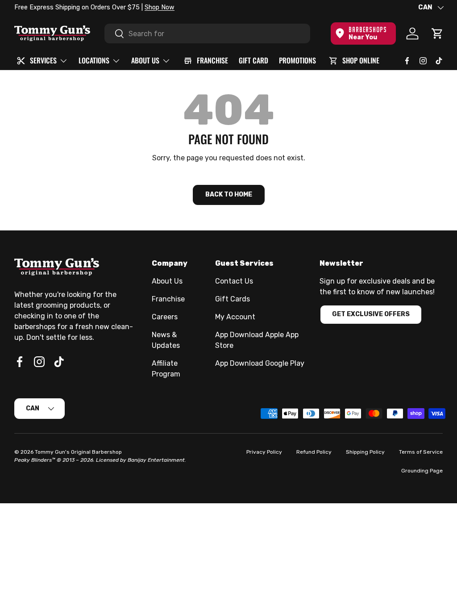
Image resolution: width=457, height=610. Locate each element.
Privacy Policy (264, 452)
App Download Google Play (259, 363)
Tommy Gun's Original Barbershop (78, 452)
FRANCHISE (212, 60)
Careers (165, 317)
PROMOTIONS (297, 60)
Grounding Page (422, 471)
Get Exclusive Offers (371, 314)
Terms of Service (421, 452)
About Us (167, 281)
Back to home (228, 194)
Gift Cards (232, 299)
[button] (437, 33)
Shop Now (159, 7)
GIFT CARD (253, 60)
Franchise (168, 299)
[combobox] (207, 33)
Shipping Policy (365, 452)
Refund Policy (314, 452)
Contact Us (234, 281)
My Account (235, 317)
